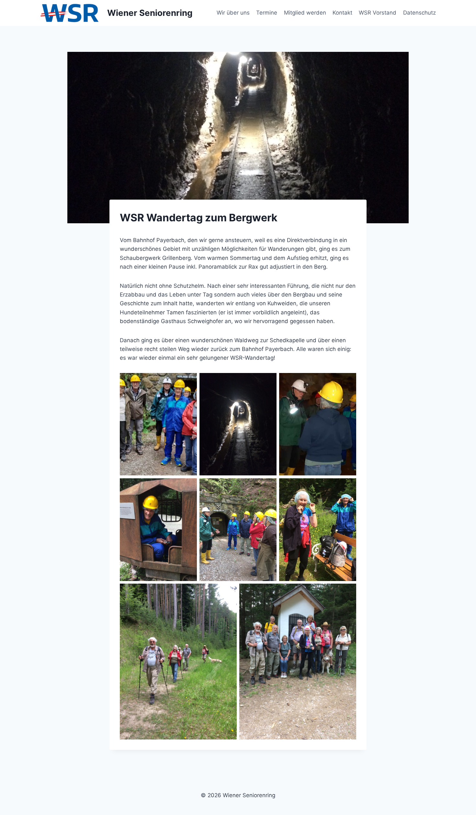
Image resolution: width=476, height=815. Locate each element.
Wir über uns (233, 12)
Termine (266, 12)
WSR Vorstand (377, 12)
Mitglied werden (305, 12)
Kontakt (342, 12)
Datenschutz (419, 12)
